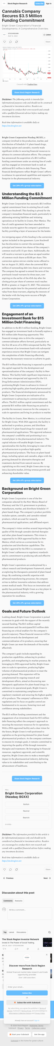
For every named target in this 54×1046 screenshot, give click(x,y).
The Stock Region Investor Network (20, 939)
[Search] (49, 932)
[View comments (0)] (10, 41)
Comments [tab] (8, 901)
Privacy (20, 1028)
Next (46, 878)
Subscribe (39, 3)
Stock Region (13, 33)
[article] (27, 944)
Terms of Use (26, 1011)
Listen (48, 35)
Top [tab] (5, 932)
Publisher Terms (36, 1025)
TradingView (32, 84)
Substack (14, 1040)
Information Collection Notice (20, 1013)
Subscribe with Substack (28, 1002)
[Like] (4, 41)
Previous (9, 878)
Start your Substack (20, 1034)
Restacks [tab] (18, 901)
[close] (47, 955)
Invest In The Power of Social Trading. (18, 942)
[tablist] (13, 900)
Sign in (48, 3)
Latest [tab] (11, 932)
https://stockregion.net (11, 125)
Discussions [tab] (21, 932)
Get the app (39, 1034)
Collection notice (39, 1028)
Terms (27, 1028)
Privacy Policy (40, 1013)
